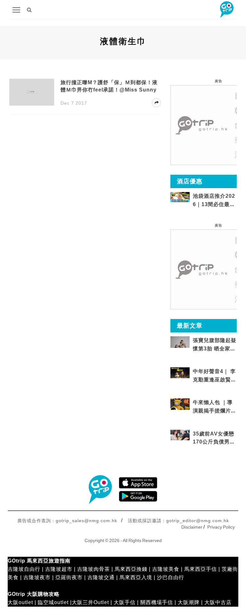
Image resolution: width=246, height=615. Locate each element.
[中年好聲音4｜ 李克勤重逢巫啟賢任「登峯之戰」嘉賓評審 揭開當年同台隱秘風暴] (180, 372)
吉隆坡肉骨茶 (93, 569)
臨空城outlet (53, 602)
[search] (29, 9)
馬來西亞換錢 (131, 569)
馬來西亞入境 (135, 577)
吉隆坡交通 (101, 577)
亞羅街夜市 (69, 577)
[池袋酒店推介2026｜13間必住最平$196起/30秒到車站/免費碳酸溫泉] (180, 196)
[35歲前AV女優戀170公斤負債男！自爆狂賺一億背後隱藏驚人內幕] (180, 434)
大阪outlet (20, 602)
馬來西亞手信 (200, 569)
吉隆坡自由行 (24, 569)
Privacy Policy (221, 527)
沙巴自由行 (170, 577)
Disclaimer (191, 527)
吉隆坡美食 (165, 569)
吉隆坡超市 (58, 569)
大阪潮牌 (189, 602)
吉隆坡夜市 (37, 577)
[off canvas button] (16, 10)
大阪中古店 (218, 602)
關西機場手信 (156, 602)
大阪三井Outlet (90, 602)
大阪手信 (124, 602)
